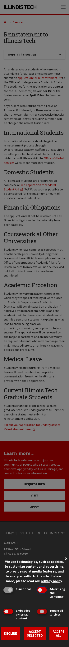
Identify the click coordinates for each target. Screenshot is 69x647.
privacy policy (51, 581)
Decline (10, 633)
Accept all (59, 633)
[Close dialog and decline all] (66, 558)
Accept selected (35, 633)
